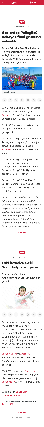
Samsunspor (8, 381)
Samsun (6, 353)
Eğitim (13, 353)
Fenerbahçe (31, 371)
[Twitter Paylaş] (16, 100)
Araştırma (25, 353)
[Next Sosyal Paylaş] (4, 100)
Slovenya (6, 149)
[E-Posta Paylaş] (39, 100)
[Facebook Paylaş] (10, 100)
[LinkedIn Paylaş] (22, 100)
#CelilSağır (21, 391)
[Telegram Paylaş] (28, 100)
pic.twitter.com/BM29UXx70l (16, 395)
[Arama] (41, 2)
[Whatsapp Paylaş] (33, 100)
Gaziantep (7, 115)
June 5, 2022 (7, 404)
